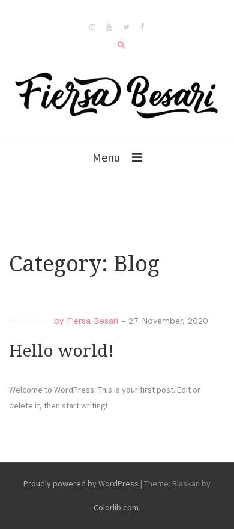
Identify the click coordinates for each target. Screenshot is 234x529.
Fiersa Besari (92, 320)
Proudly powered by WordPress (81, 483)
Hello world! (61, 351)
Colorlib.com (116, 507)
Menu (106, 157)
